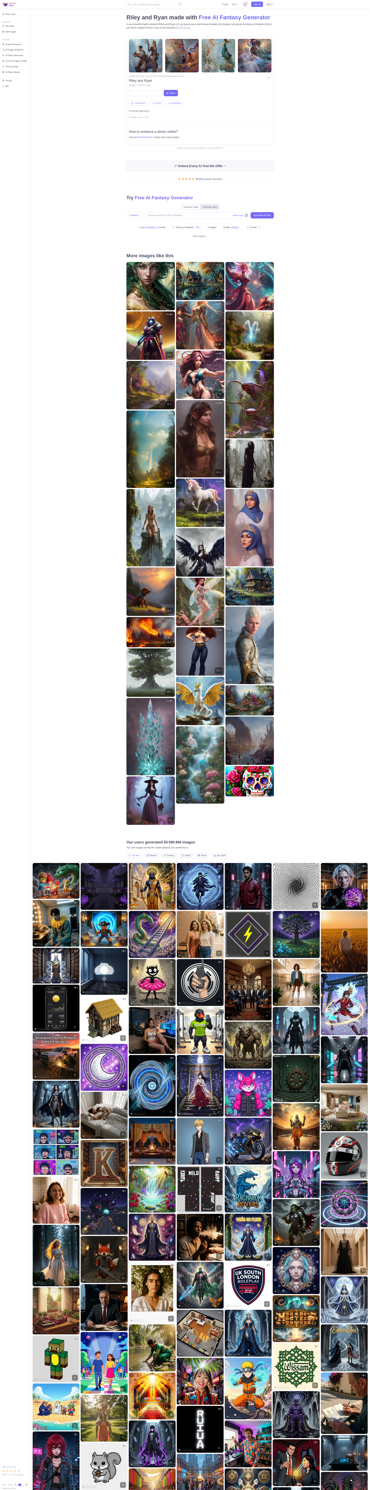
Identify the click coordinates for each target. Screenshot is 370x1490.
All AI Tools (10, 14)
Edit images (10, 31)
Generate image (190, 207)
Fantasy (132, 85)
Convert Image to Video (16, 61)
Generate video (210, 207)
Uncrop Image (11, 66)
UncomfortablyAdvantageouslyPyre (169, 76)
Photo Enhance (145, 137)
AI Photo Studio (12, 72)
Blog (4, 1485)
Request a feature (9, 1488)
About (10, 1485)
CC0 (146, 117)
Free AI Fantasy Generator (234, 17)
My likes (135, 855)
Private (253, 227)
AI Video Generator (14, 55)
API (7, 86)
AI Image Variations (14, 50)
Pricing (225, 4)
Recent (152, 855)
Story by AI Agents (184, 227)
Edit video (9, 26)
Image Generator (13, 44)
